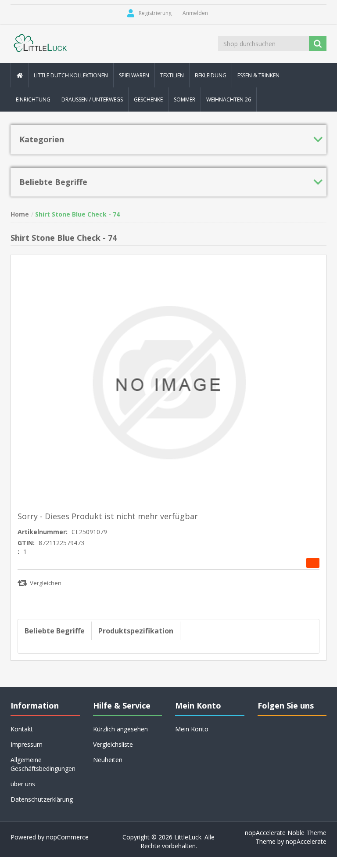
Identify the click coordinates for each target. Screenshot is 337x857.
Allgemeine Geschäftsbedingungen (43, 764)
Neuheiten (107, 760)
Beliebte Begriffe (55, 631)
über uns (23, 784)
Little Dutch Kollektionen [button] (71, 75)
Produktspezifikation (135, 631)
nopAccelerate (306, 841)
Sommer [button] (184, 99)
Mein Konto (191, 729)
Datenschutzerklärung (42, 799)
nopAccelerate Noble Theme (285, 832)
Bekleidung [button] (210, 75)
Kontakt (22, 729)
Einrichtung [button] (33, 99)
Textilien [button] (172, 75)
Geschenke (148, 99)
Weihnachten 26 (228, 99)
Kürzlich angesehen (120, 729)
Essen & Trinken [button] (258, 75)
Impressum (27, 744)
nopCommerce (67, 837)
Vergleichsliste (113, 744)
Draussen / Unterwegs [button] (92, 99)
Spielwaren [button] (134, 75)
